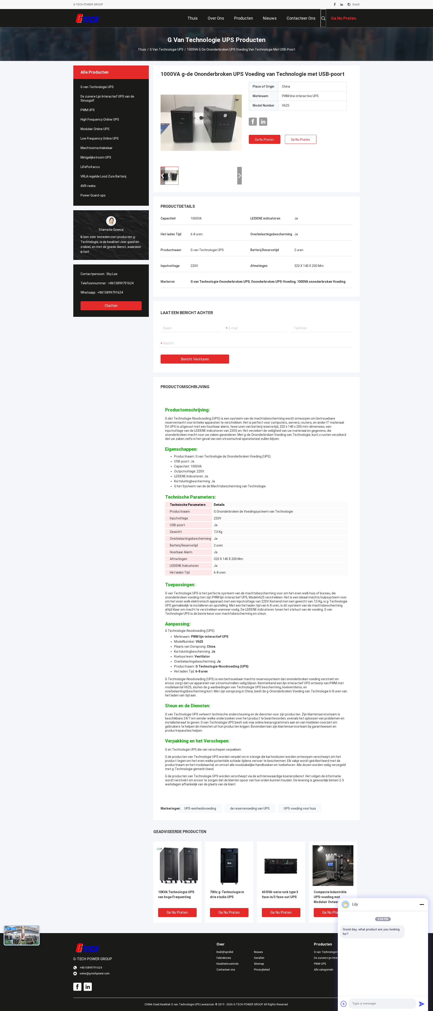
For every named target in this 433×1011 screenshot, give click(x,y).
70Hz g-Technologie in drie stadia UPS (227, 894)
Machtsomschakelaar (97, 148)
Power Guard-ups (93, 195)
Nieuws (258, 952)
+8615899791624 (121, 283)
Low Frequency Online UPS (100, 138)
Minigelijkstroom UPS (96, 157)
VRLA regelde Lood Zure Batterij (103, 176)
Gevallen (259, 958)
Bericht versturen (195, 359)
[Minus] (421, 904)
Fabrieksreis (223, 958)
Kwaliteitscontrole (227, 963)
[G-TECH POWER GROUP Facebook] (334, 4)
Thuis (142, 49)
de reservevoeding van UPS (249, 808)
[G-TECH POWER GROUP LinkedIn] (341, 4)
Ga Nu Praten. (264, 139)
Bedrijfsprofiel (224, 952)
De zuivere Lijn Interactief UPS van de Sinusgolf (107, 98)
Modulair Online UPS (95, 129)
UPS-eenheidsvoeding (200, 808)
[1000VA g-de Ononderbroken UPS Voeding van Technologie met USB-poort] (201, 122)
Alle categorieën (323, 969)
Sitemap (259, 963)
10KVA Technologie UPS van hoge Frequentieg (176, 894)
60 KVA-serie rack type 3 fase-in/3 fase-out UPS (280, 894)
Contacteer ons (225, 969)
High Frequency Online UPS (100, 119)
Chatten (111, 306)
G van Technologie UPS (166, 49)
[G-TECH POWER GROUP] (88, 18)
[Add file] (344, 1004)
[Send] (421, 1004)
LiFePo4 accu (90, 167)
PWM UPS (88, 110)
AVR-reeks (88, 186)
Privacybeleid (262, 969)
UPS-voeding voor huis (300, 808)
